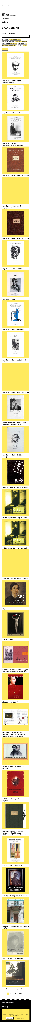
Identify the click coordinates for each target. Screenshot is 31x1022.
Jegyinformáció (5, 1007)
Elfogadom (9, 1018)
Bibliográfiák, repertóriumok (8, 45)
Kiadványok (5, 18)
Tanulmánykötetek (22, 43)
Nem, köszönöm (20, 1018)
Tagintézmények (5, 14)
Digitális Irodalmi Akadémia (9, 15)
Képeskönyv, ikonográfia (21, 41)
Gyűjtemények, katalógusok (8, 41)
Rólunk (3, 13)
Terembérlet (5, 22)
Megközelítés (5, 1006)
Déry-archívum (13, 43)
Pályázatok (4, 17)
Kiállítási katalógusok (15, 39)
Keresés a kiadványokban (9, 33)
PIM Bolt (4, 21)
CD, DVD (24, 45)
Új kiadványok (5, 39)
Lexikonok (19, 45)
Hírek (3, 20)
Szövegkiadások (5, 43)
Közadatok (4, 24)
